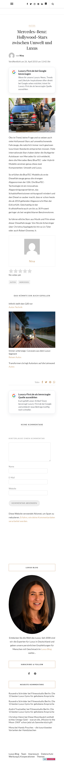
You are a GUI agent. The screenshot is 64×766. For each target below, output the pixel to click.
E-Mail (12, 477)
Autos (32, 25)
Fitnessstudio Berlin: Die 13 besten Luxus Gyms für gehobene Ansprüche (32, 694)
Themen (41, 756)
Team (23, 753)
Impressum (33, 753)
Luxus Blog (46, 649)
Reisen (12, 357)
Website (12, 488)
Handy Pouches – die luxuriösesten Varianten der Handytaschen (30, 728)
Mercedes (24, 282)
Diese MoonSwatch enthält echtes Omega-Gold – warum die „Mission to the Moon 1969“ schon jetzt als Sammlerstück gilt (32, 720)
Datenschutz (47, 753)
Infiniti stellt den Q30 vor (21, 303)
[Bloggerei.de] (49, 759)
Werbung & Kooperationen (22, 756)
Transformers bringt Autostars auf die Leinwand (32, 363)
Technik (18, 307)
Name (11, 466)
